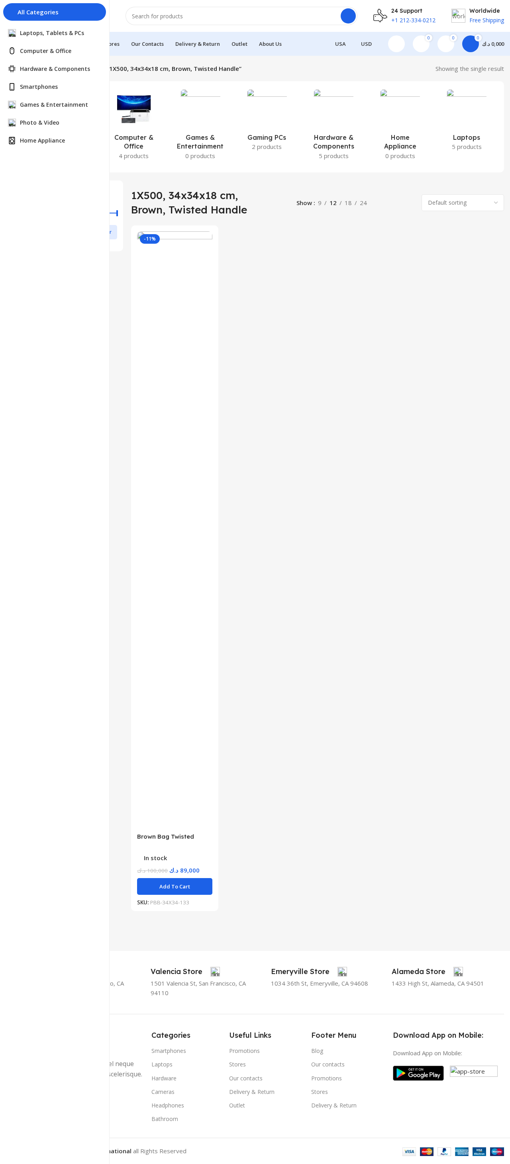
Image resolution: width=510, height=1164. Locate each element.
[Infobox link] (185, 971)
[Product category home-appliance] (400, 126)
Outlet (237, 1105)
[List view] (382, 203)
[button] (174, 886)
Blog (317, 1050)
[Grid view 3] (396, 203)
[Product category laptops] (466, 122)
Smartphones (168, 1050)
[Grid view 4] (409, 203)
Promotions (244, 1050)
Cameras (163, 1092)
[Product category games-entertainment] (200, 126)
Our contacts (246, 1078)
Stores (237, 1064)
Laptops (162, 1064)
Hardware (164, 1078)
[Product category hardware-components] (333, 126)
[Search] (348, 15)
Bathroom (164, 1119)
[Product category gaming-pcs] (266, 122)
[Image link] (418, 1072)
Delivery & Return (252, 1092)
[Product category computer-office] (133, 126)
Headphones (167, 1105)
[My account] (396, 44)
